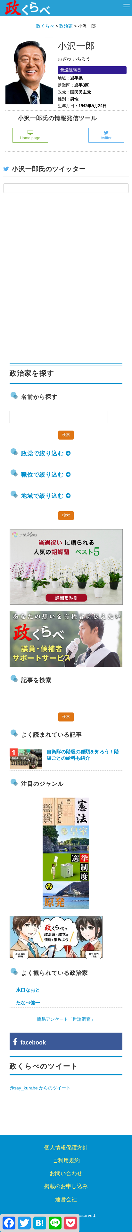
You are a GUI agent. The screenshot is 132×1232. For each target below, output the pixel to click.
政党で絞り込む (43, 453)
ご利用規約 (66, 1161)
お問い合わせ (66, 1173)
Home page (30, 138)
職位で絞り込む (43, 474)
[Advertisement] (66, 281)
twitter (106, 138)
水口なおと (28, 989)
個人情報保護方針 (66, 1148)
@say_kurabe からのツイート (40, 1087)
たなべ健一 (28, 1002)
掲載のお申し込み (66, 1186)
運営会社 (66, 1199)
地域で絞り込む (43, 496)
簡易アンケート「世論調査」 (66, 1019)
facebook (31, 1042)
